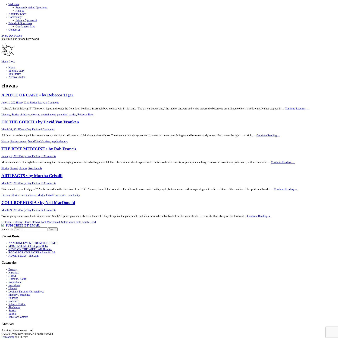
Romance (13, 301)
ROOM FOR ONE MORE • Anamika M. (31, 252)
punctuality (74, 195)
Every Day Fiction (11, 35)
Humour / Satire (17, 278)
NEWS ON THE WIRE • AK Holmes (30, 249)
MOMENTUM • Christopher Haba (28, 246)
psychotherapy (59, 141)
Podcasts (13, 297)
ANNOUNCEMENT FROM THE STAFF (32, 242)
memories (60, 195)
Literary (5, 114)
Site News (14, 307)
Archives (6, 330)
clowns (35, 114)
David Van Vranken (39, 141)
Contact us (14, 29)
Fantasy (12, 269)
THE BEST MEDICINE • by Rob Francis (38, 149)
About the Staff (17, 13)
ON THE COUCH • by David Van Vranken (40, 122)
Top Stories (14, 73)
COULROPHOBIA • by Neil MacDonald (38, 202)
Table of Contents (18, 316)
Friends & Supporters (20, 23)
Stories (15, 114)
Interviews (14, 285)
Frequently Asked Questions (31, 7)
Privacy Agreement (26, 20)
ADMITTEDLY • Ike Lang (23, 255)
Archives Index (17, 76)
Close (12, 61)
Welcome (13, 4)
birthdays (25, 114)
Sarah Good (89, 222)
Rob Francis (35, 168)
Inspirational (15, 282)
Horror (5, 141)
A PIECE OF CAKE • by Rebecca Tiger (37, 95)
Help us (19, 10)
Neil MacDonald (50, 222)
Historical (6, 222)
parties (72, 114)
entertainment (48, 114)
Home (11, 67)
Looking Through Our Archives (26, 291)
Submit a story (16, 70)
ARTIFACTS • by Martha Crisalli (31, 175)
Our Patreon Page (25, 26)
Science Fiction (17, 304)
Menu (4, 61)
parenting (62, 114)
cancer (23, 195)
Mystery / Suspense (19, 294)
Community (15, 16)
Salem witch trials (71, 222)
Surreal (14, 168)
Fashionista (7, 336)
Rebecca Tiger (85, 114)
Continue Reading (297, 108)
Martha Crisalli (45, 195)
